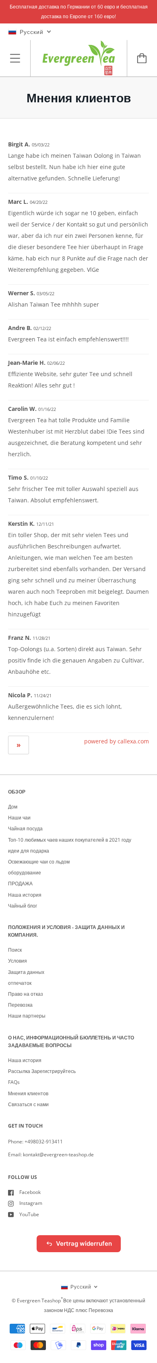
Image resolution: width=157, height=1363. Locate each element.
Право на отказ (25, 994)
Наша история (24, 894)
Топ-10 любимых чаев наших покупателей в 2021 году (69, 839)
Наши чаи (19, 817)
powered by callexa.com (116, 741)
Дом (12, 806)
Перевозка (20, 1004)
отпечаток (19, 983)
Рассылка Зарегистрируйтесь (42, 1071)
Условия (17, 960)
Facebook (30, 1192)
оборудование (24, 872)
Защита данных (26, 972)
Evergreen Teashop (39, 1300)
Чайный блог (22, 905)
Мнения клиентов (28, 1093)
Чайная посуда (25, 828)
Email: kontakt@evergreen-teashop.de (51, 1154)
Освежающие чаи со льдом (39, 861)
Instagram (30, 1203)
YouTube (29, 1214)
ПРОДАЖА (20, 883)
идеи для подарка (28, 850)
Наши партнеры (26, 1015)
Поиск (15, 949)
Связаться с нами (28, 1104)
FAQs (14, 1082)
